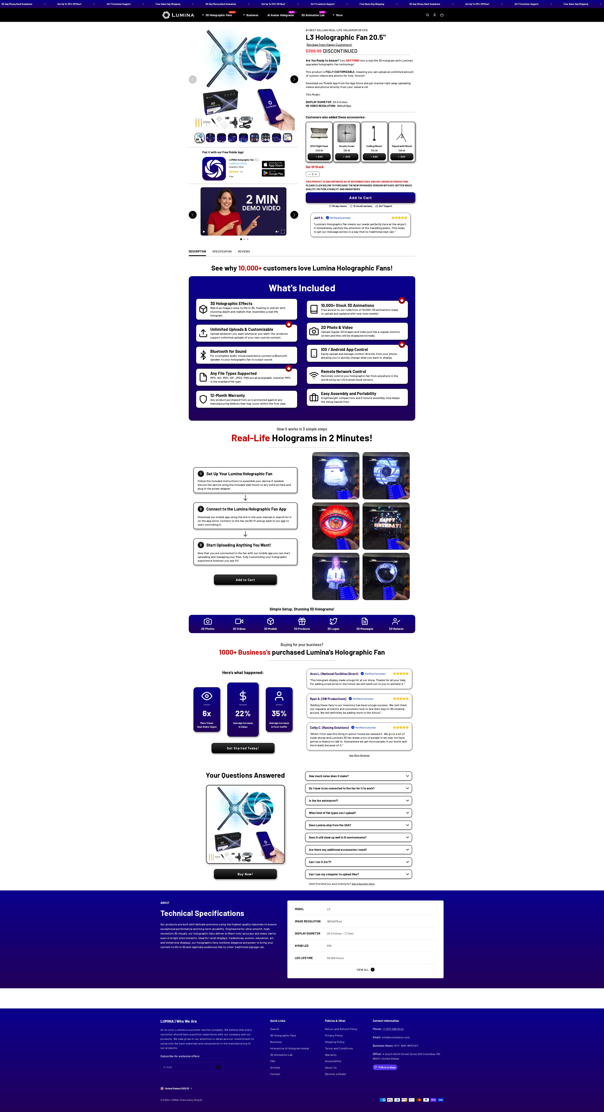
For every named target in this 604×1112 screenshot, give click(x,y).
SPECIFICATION (222, 251)
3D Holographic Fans (283, 1035)
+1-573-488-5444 (393, 1029)
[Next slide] (294, 79)
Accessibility (333, 1061)
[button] (199, 137)
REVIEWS (244, 251)
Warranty (331, 1054)
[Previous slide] (193, 79)
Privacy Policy (334, 1035)
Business (276, 1042)
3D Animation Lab (281, 1054)
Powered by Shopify (191, 1099)
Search (274, 1029)
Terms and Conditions (339, 1048)
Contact (275, 1074)
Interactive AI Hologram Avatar (289, 1048)
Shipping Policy (335, 1042)
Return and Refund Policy (341, 1029)
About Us (331, 1067)
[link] (360, 197)
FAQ (272, 1061)
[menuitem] (218, 15)
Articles (275, 1067)
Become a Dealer (335, 1074)
